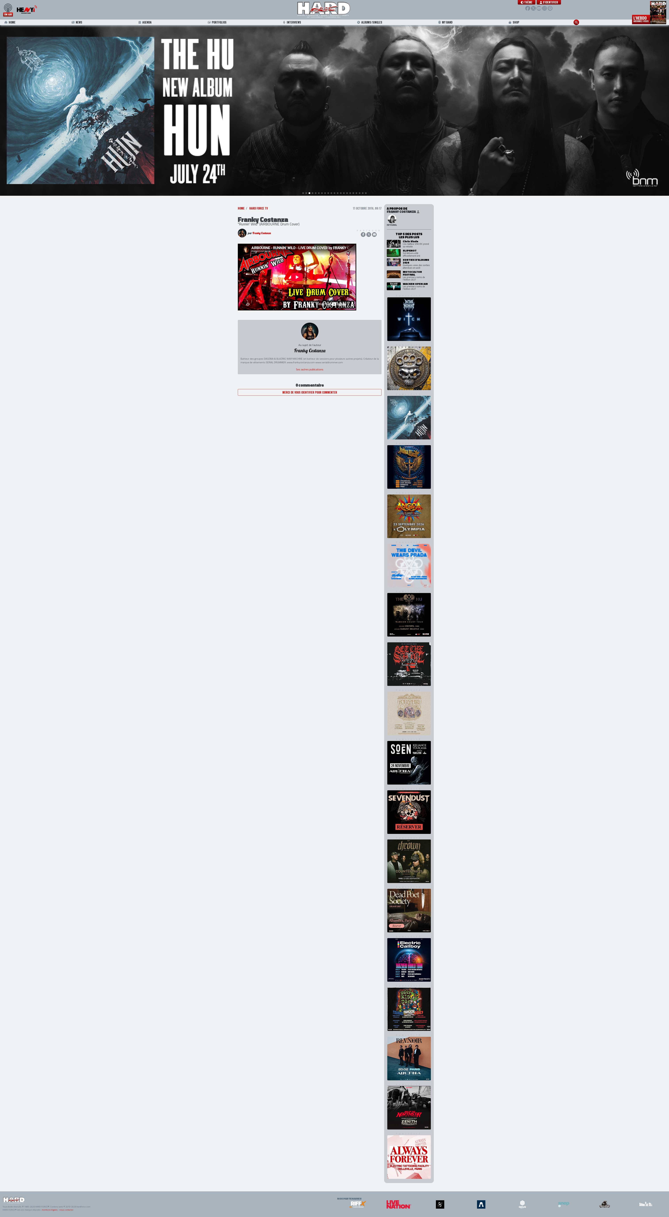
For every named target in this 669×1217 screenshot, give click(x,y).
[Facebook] (527, 8)
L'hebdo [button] (641, 19)
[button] (526, 2)
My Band (447, 22)
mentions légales (49, 1209)
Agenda (147, 22)
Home (12, 22)
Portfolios (219, 22)
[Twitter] (533, 8)
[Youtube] (539, 8)
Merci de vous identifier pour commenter (309, 392)
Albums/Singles (371, 22)
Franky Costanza (261, 233)
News (79, 22)
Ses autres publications (309, 369)
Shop (516, 22)
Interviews (294, 22)
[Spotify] (550, 8)
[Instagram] (544, 8)
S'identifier (550, 2)
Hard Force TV (258, 208)
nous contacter (66, 1209)
